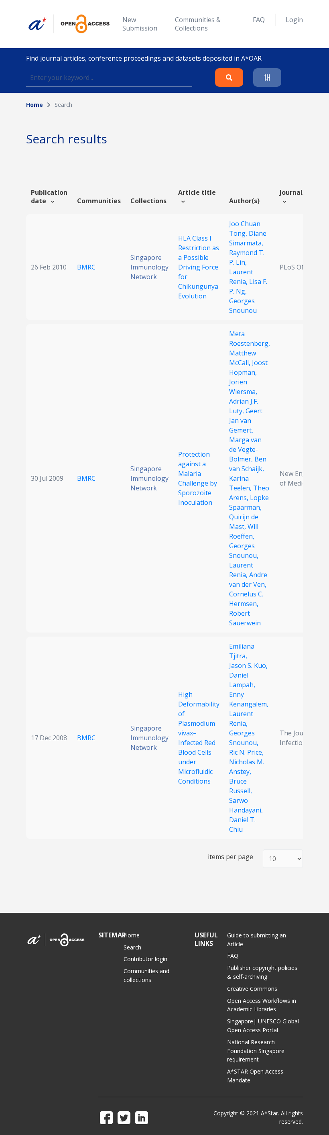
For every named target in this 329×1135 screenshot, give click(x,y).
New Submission (139, 24)
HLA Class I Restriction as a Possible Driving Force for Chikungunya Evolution (198, 267)
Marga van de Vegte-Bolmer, (245, 449)
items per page (230, 857)
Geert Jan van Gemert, (245, 420)
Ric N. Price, (246, 752)
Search (132, 947)
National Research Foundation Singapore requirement (255, 1051)
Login (294, 19)
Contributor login (145, 959)
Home (34, 104)
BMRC (86, 267)
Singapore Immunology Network (149, 267)
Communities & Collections (198, 24)
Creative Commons (252, 988)
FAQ (259, 19)
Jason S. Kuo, (248, 665)
